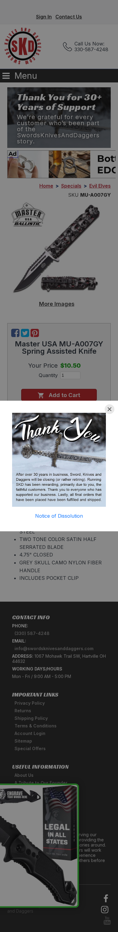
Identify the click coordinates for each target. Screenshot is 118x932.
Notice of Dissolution (59, 516)
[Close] (109, 409)
